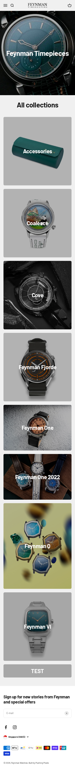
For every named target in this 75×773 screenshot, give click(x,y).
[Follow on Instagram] (14, 727)
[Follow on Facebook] (5, 727)
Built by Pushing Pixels (39, 763)
